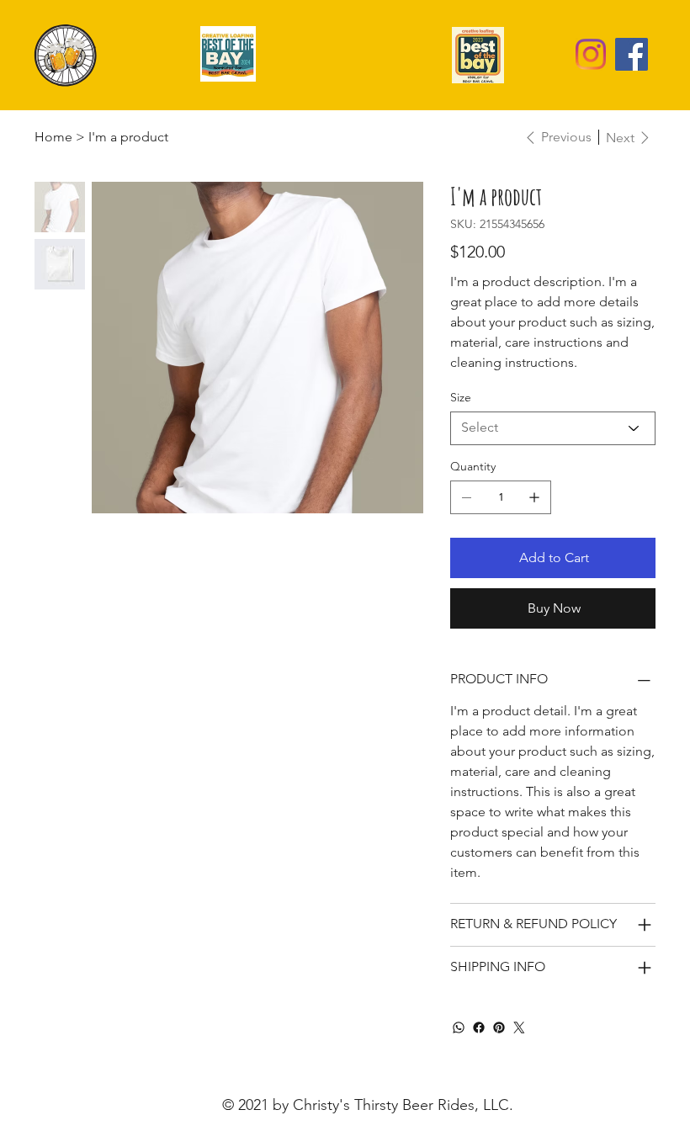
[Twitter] (519, 1027)
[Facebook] (631, 54)
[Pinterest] (499, 1027)
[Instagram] (590, 54)
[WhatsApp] (458, 1027)
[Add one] (534, 497)
